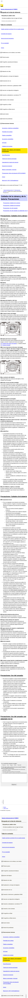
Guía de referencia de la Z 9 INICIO (10, 818)
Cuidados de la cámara (7, 146)
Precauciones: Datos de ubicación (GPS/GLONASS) (14, 173)
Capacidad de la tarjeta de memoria (10, 162)
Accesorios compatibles (7, 139)
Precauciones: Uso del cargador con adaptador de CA (15, 210)
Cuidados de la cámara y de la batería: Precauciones (11, 150)
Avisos (2, 47)
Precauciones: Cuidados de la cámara (11, 203)
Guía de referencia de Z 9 (9, 190)
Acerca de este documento (7, 38)
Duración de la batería (7, 166)
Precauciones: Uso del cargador (10, 208)
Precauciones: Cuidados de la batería (11, 205)
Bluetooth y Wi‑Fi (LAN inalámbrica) (10, 180)
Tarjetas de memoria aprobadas (9, 158)
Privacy (4, 807)
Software (4, 142)
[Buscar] (15, 21)
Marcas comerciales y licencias (9, 169)
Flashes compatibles (7, 135)
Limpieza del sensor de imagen (9, 343)
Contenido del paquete (6, 33)
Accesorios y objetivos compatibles (10, 128)
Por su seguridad (5, 43)
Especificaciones (6, 155)
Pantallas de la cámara (7, 131)
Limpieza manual (6, 345)
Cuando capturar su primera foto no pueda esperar (12, 29)
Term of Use (5, 808)
